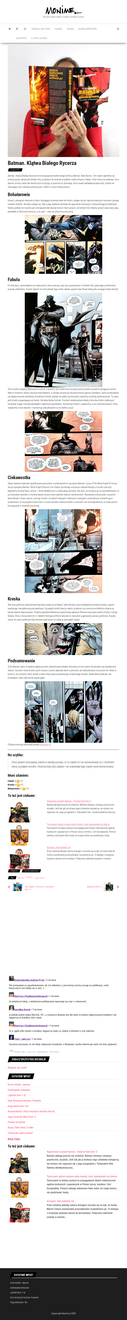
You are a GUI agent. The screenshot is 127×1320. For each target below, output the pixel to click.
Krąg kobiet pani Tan (18, 1106)
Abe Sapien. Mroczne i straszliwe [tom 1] (39, 888)
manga (70, 28)
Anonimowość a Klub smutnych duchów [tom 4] (31, 1111)
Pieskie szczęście (16, 1122)
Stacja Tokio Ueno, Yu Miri (21, 1127)
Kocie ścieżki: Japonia (19, 1084)
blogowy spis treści (41, 28)
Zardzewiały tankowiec (19, 1090)
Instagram (25, 29)
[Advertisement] (63, 1245)
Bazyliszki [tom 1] (94, 886)
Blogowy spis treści (17, 1067)
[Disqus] (63, 933)
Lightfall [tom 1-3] (17, 1095)
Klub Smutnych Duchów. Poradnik (24, 1100)
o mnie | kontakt (39, 38)
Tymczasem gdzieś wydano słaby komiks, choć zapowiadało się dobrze (78, 824)
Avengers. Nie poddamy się (59, 847)
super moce (39, 877)
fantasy (29, 877)
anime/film (21, 38)
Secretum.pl (45, 744)
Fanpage (18, 29)
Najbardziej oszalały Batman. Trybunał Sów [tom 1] (69, 801)
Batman (21, 877)
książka (58, 28)
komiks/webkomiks (87, 28)
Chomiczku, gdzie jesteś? (20, 1132)
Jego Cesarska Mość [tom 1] (22, 1116)
